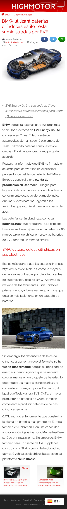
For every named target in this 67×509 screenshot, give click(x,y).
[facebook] (44, 39)
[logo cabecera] (33, 6)
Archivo (18, 505)
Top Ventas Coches (41, 500)
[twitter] (53, 39)
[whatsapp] (61, 39)
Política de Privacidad (32, 505)
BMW (7, 14)
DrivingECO (27, 500)
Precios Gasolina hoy (12, 500)
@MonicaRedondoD (14, 42)
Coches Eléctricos (23, 14)
